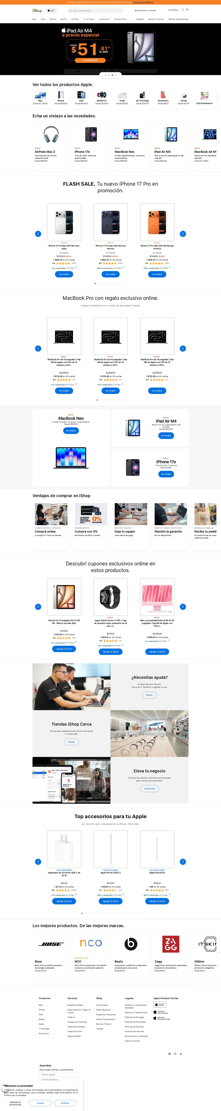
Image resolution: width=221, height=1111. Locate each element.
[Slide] (110, 49)
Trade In (71, 1017)
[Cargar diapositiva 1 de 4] (105, 75)
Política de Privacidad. (15, 1095)
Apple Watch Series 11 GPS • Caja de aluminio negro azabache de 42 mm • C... (110, 623)
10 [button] (116, 914)
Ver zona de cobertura (143, 2)
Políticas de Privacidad (135, 1022)
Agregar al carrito (64, 649)
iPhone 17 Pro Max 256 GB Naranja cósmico (157, 247)
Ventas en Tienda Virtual (136, 1013)
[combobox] (95, 10)
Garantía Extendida (76, 1027)
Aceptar (40, 1103)
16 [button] (139, 914)
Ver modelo (64, 274)
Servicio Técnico (104, 1024)
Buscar (149, 695)
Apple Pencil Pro (157, 873)
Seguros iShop (74, 1036)
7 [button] (118, 284)
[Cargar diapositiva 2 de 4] (108, 75)
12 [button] (124, 914)
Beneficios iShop (75, 1005)
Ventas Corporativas (105, 1019)
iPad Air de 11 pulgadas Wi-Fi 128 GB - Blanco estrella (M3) (64, 621)
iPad (41, 1015)
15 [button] (135, 914)
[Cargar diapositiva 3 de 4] (112, 75)
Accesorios (44, 1033)
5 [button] (110, 284)
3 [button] (103, 284)
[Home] (38, 11)
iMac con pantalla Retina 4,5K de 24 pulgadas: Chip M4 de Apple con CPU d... (157, 623)
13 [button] (127, 914)
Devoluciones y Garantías (136, 1036)
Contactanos (102, 1005)
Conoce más (149, 789)
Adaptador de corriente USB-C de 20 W (64, 874)
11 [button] (120, 914)
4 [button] (106, 284)
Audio (41, 1024)
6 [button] (114, 284)
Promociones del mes (134, 1031)
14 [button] (131, 914)
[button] (34, 19)
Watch (42, 1019)
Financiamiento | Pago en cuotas (79, 1011)
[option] (40, 97)
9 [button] (126, 284)
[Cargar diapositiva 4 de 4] (116, 75)
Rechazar (65, 1103)
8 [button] (122, 284)
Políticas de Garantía (134, 1027)
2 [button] (99, 284)
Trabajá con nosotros (77, 1022)
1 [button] (95, 284)
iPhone (42, 1010)
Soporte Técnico (132, 1041)
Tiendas (99, 1029)
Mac (41, 1005)
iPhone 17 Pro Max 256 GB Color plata (64, 247)
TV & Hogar (44, 1029)
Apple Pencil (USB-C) (111, 873)
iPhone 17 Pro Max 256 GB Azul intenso (111, 247)
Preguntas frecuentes (106, 1015)
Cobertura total (75, 1031)
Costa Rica (172, 10)
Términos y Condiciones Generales (136, 1006)
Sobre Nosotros (103, 1010)
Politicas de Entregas (134, 1017)
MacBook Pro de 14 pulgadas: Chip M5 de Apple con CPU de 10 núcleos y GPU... (64, 362)
